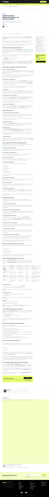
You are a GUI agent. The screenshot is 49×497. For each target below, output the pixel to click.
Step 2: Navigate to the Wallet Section (40, 48)
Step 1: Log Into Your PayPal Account (40, 46)
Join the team (20, 487)
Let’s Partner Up (23, 4)
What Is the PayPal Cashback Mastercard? (40, 39)
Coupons (10, 4)
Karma (15, 344)
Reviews (5, 6)
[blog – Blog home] (6, 2)
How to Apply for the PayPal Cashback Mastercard (39, 44)
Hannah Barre (6, 26)
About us (20, 483)
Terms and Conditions (33, 486)
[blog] (4, 482)
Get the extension (43, 1)
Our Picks (6, 4)
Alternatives (17, 4)
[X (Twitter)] (7, 482)
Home (3, 6)
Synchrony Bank (27, 49)
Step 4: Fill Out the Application (40, 51)
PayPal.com (6, 149)
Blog (3, 4)
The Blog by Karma (32, 483)
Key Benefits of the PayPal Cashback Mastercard (39, 41)
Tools (13, 4)
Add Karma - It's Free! (41, 61)
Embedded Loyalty (21, 486)
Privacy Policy (27, 477)
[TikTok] (10, 482)
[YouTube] (9, 482)
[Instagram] (12, 482)
